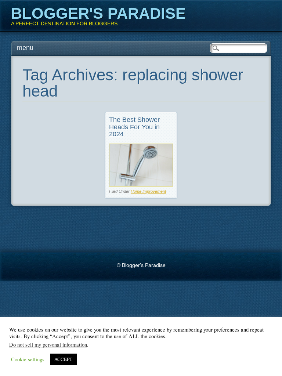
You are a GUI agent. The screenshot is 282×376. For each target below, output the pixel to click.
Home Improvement (148, 191)
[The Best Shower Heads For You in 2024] (141, 184)
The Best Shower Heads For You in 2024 (134, 127)
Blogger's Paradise (98, 13)
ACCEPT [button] (63, 359)
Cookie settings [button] (27, 359)
